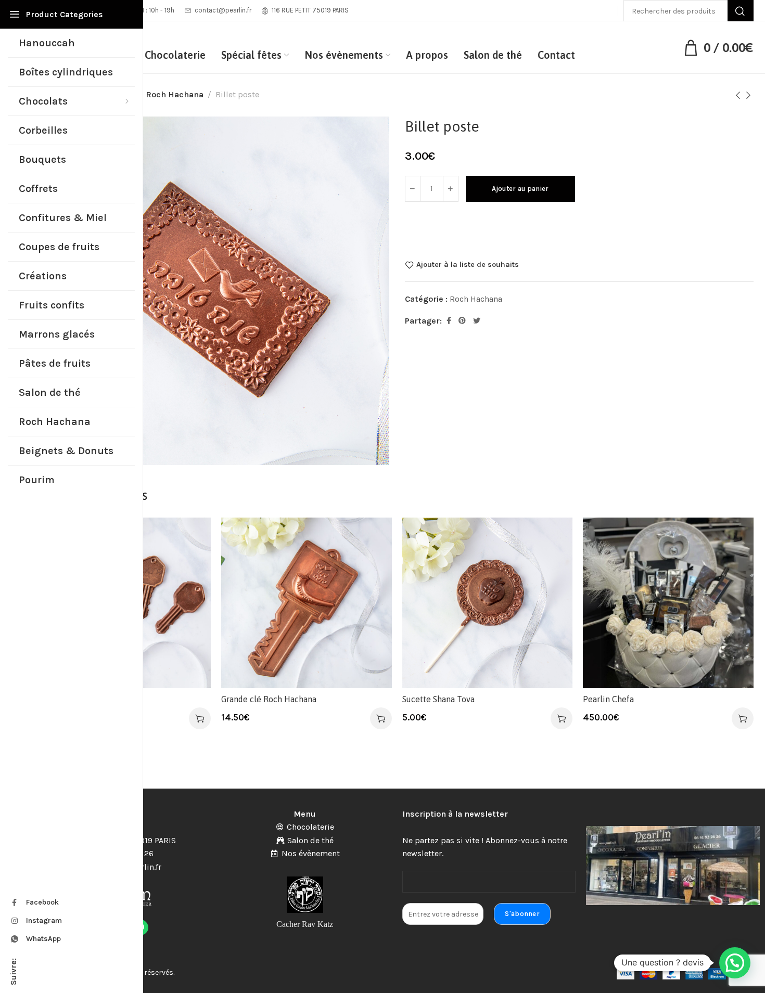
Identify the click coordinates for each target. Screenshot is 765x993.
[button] (200, 718)
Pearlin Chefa (608, 699)
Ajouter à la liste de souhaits (467, 265)
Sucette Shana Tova (438, 699)
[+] (450, 189)
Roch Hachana (174, 94)
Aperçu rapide (191, 562)
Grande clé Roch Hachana (268, 699)
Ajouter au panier (520, 188)
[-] (412, 189)
